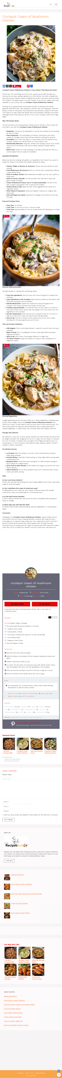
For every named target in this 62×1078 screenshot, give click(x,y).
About (32, 1072)
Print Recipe (18, 604)
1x (49, 617)
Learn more (9, 860)
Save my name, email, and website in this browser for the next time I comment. (31, 815)
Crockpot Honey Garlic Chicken (12, 759)
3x (56, 617)
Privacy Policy (20, 1072)
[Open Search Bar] (51, 4)
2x (53, 617)
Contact (27, 1072)
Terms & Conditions (40, 1072)
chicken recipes (8, 757)
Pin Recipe (46, 604)
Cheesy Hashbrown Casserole (11, 760)
